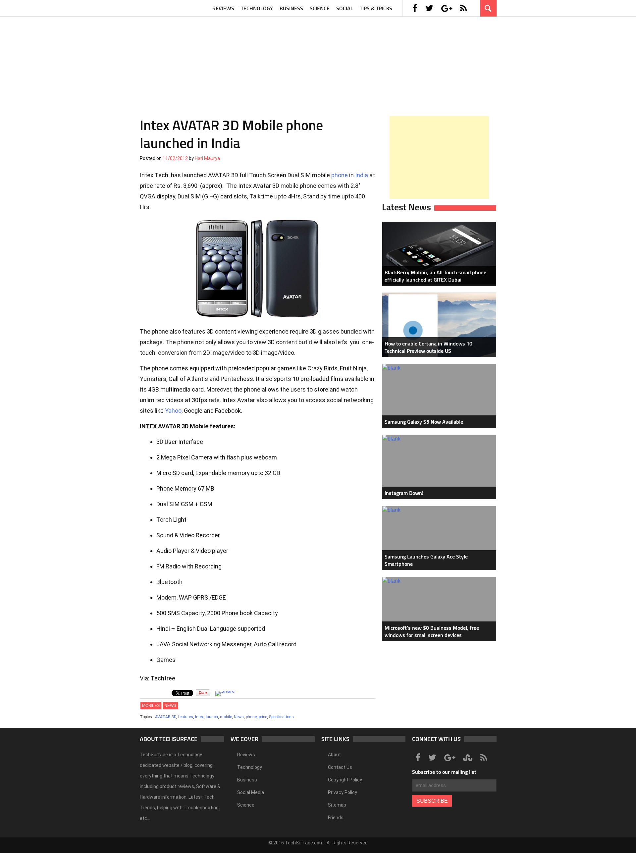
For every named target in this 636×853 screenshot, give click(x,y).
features (185, 717)
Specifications (281, 717)
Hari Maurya (207, 158)
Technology (257, 8)
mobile (226, 717)
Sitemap (337, 805)
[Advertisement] (318, 63)
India (361, 175)
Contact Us (340, 767)
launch (212, 717)
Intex (199, 717)
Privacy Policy (342, 792)
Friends (336, 817)
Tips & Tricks (376, 8)
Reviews (223, 8)
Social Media (250, 792)
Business (291, 8)
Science (320, 8)
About (334, 754)
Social (344, 8)
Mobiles (151, 705)
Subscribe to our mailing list (444, 772)
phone (339, 175)
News (170, 705)
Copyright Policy (345, 779)
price (263, 717)
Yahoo (173, 410)
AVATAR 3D (165, 717)
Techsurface (171, 8)
